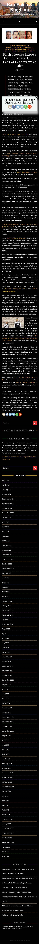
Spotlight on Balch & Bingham (22, 51)
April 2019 (5, 754)
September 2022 (8, 569)
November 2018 (7, 777)
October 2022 (7, 564)
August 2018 (6, 791)
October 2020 (7, 675)
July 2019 (5, 740)
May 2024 (5, 480)
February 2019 (7, 763)
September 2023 (8, 513)
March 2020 (6, 703)
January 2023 (6, 550)
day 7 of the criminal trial (16, 238)
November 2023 (7, 504)
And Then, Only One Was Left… (12, 915)
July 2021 (5, 633)
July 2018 (5, 796)
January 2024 (6, 494)
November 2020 (7, 671)
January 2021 (6, 661)
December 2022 (7, 555)
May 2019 (5, 750)
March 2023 (6, 541)
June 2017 (5, 856)
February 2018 (7, 819)
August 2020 (6, 685)
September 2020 (8, 680)
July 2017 (5, 852)
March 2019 (6, 759)
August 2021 (6, 629)
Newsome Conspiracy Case (15, 289)
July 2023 (5, 522)
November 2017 (7, 833)
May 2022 (5, 587)
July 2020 (5, 689)
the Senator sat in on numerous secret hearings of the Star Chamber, (19, 338)
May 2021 (5, 643)
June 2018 (5, 801)
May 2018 (5, 805)
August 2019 (6, 736)
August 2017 (6, 847)
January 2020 (6, 712)
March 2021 (6, 652)
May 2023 (5, 531)
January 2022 (6, 606)
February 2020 (7, 708)
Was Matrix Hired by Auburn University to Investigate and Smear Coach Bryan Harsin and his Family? (19, 896)
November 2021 (7, 615)
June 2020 (5, 694)
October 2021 (7, 620)
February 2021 (7, 657)
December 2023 (7, 499)
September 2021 (8, 624)
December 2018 (7, 773)
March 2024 (6, 485)
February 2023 (7, 545)
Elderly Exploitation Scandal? (26, 172)
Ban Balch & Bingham (19, 7)
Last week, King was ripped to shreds (15, 134)
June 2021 (5, 638)
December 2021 (7, 610)
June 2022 (5, 582)
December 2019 (7, 717)
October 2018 (7, 782)
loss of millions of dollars (25, 382)
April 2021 (5, 647)
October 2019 (7, 726)
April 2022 (5, 592)
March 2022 (6, 596)
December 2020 (7, 666)
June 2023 (5, 527)
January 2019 (6, 768)
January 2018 (6, 824)
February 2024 (7, 490)
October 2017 (7, 838)
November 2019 (7, 722)
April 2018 (5, 810)
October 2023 (7, 508)
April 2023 (5, 536)
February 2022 (7, 601)
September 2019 (8, 731)
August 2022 (6, 573)
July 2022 (5, 578)
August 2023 (6, 517)
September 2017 (8, 842)
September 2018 (8, 787)
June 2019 (5, 745)
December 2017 (7, 828)
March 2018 (6, 815)
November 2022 (7, 559)
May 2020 (5, 698)
